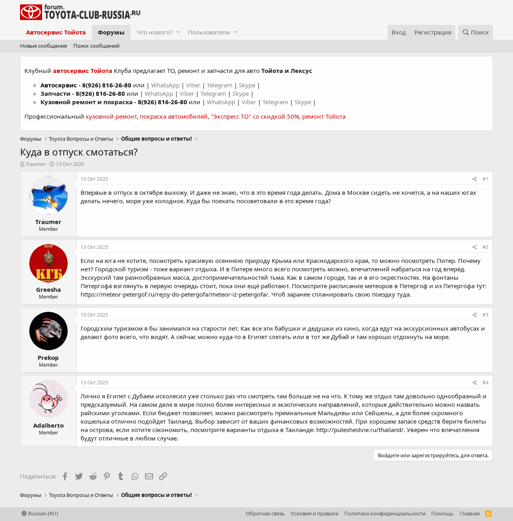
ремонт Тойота (323, 116)
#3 (486, 314)
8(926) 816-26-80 (106, 85)
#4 (486, 382)
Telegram (220, 85)
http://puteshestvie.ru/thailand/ (360, 430)
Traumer (36, 164)
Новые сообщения (43, 45)
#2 (486, 247)
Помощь (442, 513)
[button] (178, 32)
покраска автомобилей (174, 116)
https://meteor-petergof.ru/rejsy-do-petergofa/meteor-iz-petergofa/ (174, 294)
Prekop (48, 357)
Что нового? (155, 32)
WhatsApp (166, 85)
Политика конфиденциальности (385, 513)
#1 (486, 179)
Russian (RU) (42, 513)
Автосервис (58, 85)
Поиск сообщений (96, 45)
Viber (193, 85)
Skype (248, 85)
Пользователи (209, 32)
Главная (470, 513)
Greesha (48, 289)
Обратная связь (265, 513)
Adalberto (48, 425)
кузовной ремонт (111, 116)
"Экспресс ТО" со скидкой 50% (255, 116)
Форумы (111, 32)
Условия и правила (314, 513)
